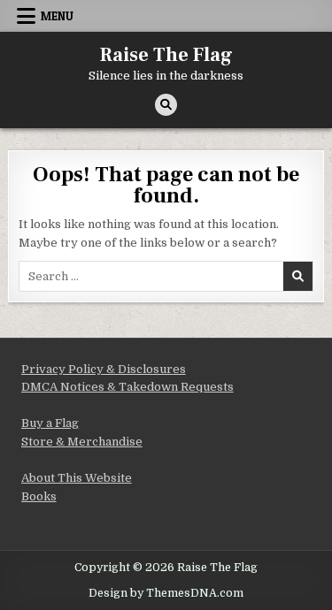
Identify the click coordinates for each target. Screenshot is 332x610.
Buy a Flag (50, 423)
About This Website (76, 477)
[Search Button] (166, 105)
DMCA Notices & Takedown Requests (127, 386)
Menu (57, 16)
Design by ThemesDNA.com (166, 593)
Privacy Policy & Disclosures (103, 369)
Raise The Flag (166, 54)
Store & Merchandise (82, 441)
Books (39, 496)
